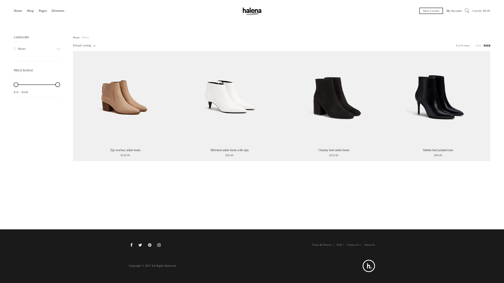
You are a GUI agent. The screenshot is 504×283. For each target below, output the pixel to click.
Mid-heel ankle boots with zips (229, 150)
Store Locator (431, 10)
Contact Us (352, 244)
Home (18, 11)
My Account (453, 10)
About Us (369, 244)
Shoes (22, 48)
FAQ (339, 244)
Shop (30, 11)
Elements (58, 11)
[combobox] (84, 45)
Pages (43, 11)
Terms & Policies (322, 244)
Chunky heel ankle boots (333, 150)
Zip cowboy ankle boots (125, 150)
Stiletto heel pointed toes (438, 150)
